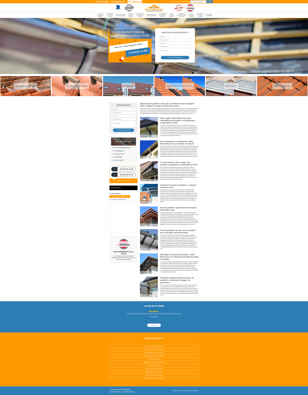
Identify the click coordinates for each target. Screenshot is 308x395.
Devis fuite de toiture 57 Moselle (200, 15)
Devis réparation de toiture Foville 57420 (154, 355)
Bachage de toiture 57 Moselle (131, 15)
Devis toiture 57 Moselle (171, 15)
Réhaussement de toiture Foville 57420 (154, 378)
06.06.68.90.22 (118, 1)
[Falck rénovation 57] (154, 8)
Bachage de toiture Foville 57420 (154, 375)
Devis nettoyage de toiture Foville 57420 (154, 352)
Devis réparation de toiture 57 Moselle (162, 15)
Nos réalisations (135, 1)
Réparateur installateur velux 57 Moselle (182, 15)
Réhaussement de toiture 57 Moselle (151, 15)
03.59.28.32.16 (102, 1)
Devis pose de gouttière (208, 15)
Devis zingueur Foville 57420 (154, 365)
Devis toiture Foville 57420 (154, 359)
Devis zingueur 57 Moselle (192, 15)
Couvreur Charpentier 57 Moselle (100, 15)
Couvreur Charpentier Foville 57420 (154, 346)
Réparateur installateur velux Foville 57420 (154, 362)
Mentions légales (194, 390)
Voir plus (154, 325)
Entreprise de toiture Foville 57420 (154, 372)
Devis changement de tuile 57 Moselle (121, 15)
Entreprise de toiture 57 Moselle (110, 15)
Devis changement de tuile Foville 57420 (154, 349)
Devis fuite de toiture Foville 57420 (154, 368)
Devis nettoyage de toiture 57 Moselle (140, 15)
